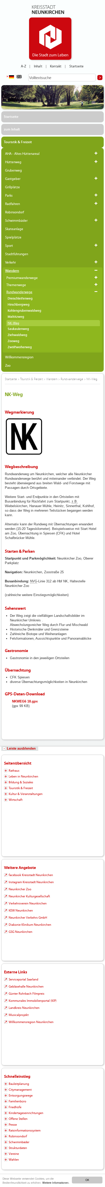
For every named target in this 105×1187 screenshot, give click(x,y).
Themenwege (16, 285)
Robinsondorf (14, 212)
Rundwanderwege (19, 292)
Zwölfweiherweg (20, 347)
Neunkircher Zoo (20, 889)
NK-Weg (13, 323)
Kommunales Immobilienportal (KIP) (33, 1001)
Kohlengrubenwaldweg (24, 311)
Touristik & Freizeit (18, 142)
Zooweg (13, 341)
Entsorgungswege (21, 1095)
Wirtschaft (15, 800)
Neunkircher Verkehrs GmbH (28, 917)
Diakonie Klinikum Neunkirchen (30, 924)
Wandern (12, 271)
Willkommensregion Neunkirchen (31, 1022)
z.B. (75, 501)
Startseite (76, 66)
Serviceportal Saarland (23, 979)
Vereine (14, 1154)
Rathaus (14, 770)
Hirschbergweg (19, 305)
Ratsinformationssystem (25, 1130)
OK (87, 1180)
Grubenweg (13, 171)
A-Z (23, 66)
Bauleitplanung (19, 1084)
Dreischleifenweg (20, 299)
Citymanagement (20, 1089)
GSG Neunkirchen (20, 932)
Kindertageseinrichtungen (26, 1113)
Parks (8, 196)
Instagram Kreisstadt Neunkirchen (31, 882)
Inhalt (38, 66)
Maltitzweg (16, 317)
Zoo (7, 366)
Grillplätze (12, 187)
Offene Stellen (18, 1119)
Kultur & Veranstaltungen (26, 794)
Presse (13, 1124)
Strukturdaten (18, 1148)
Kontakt (55, 66)
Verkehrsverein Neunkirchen (28, 903)
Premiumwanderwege (22, 278)
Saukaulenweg (18, 329)
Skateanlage (14, 229)
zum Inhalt (12, 129)
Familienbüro (17, 1101)
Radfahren (12, 204)
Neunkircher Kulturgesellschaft (29, 896)
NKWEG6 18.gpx (25, 701)
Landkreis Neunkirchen (24, 1008)
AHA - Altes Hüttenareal (22, 154)
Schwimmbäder (16, 221)
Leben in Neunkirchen (23, 776)
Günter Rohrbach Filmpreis (26, 993)
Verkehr (10, 263)
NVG (33, 581)
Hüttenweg (13, 162)
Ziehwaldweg (17, 335)
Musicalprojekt (19, 1015)
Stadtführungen (16, 254)
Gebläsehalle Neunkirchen (26, 986)
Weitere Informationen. (55, 1182)
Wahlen (14, 1159)
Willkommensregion (19, 357)
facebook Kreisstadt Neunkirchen (31, 875)
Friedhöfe (15, 1107)
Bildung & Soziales (21, 782)
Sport (9, 246)
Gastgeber (12, 179)
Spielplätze (13, 237)
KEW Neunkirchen (21, 910)
